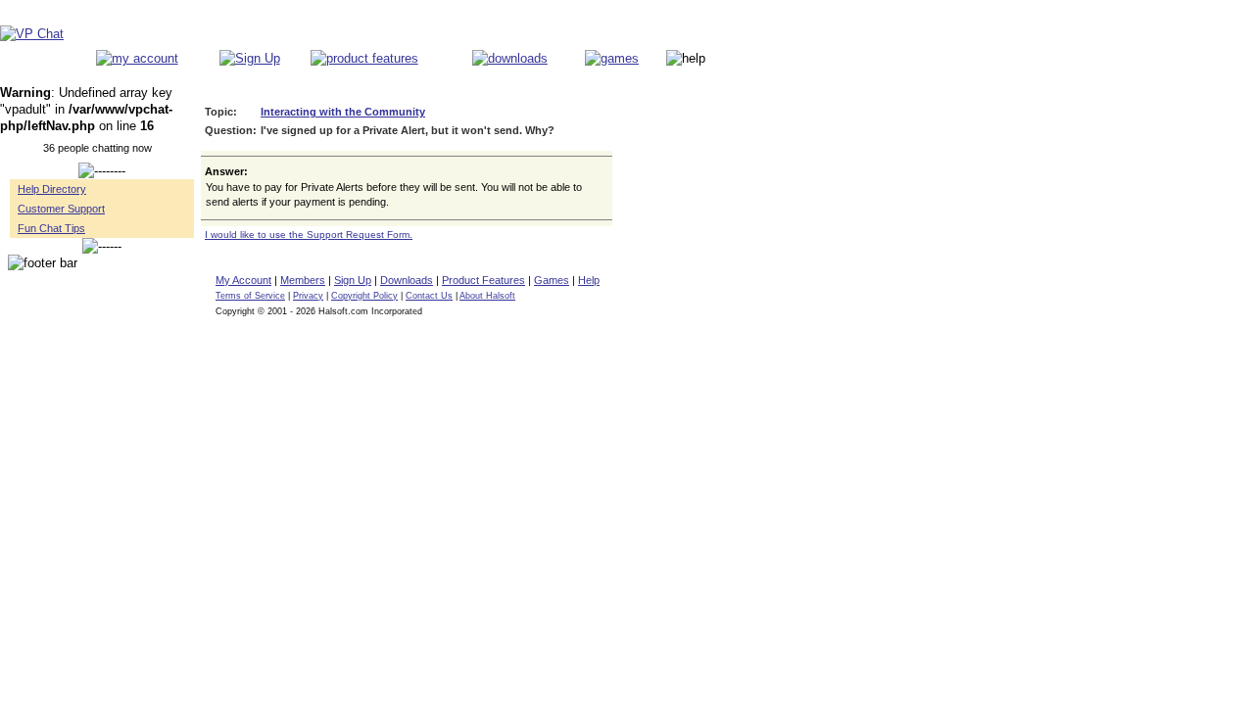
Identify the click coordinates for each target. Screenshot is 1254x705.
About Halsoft (487, 296)
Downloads (406, 280)
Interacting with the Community (343, 112)
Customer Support (61, 208)
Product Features (483, 280)
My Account (243, 280)
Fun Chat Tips (51, 228)
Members (302, 280)
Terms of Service (250, 296)
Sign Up (352, 280)
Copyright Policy (364, 296)
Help (589, 280)
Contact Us (429, 296)
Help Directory (52, 189)
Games (551, 280)
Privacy (308, 296)
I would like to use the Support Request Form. (308, 234)
